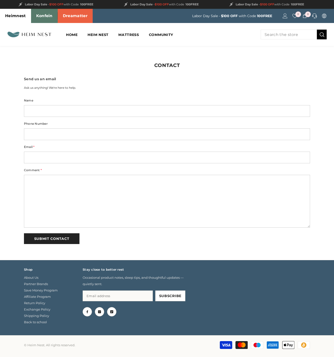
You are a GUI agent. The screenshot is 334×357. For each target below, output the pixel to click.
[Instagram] (99, 311)
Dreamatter (75, 15)
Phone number (36, 123)
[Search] (294, 34)
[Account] (285, 15)
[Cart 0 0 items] (304, 15)
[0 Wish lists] (294, 15)
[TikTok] (111, 311)
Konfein (44, 15)
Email (29, 147)
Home (158, 48)
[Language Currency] (324, 15)
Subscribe (170, 296)
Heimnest (15, 15)
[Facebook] (87, 311)
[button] (51, 238)
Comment (33, 170)
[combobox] (289, 34)
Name (28, 100)
